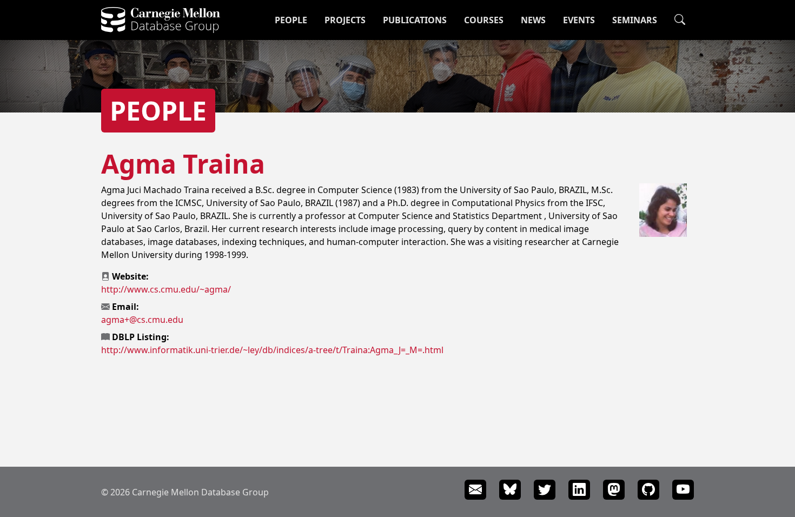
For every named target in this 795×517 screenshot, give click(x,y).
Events (579, 20)
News (533, 20)
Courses (484, 20)
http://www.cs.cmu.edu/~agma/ (166, 289)
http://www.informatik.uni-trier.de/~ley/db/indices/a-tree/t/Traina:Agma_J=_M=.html (272, 350)
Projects (345, 20)
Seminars (634, 20)
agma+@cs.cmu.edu (142, 320)
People (291, 20)
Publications (415, 20)
